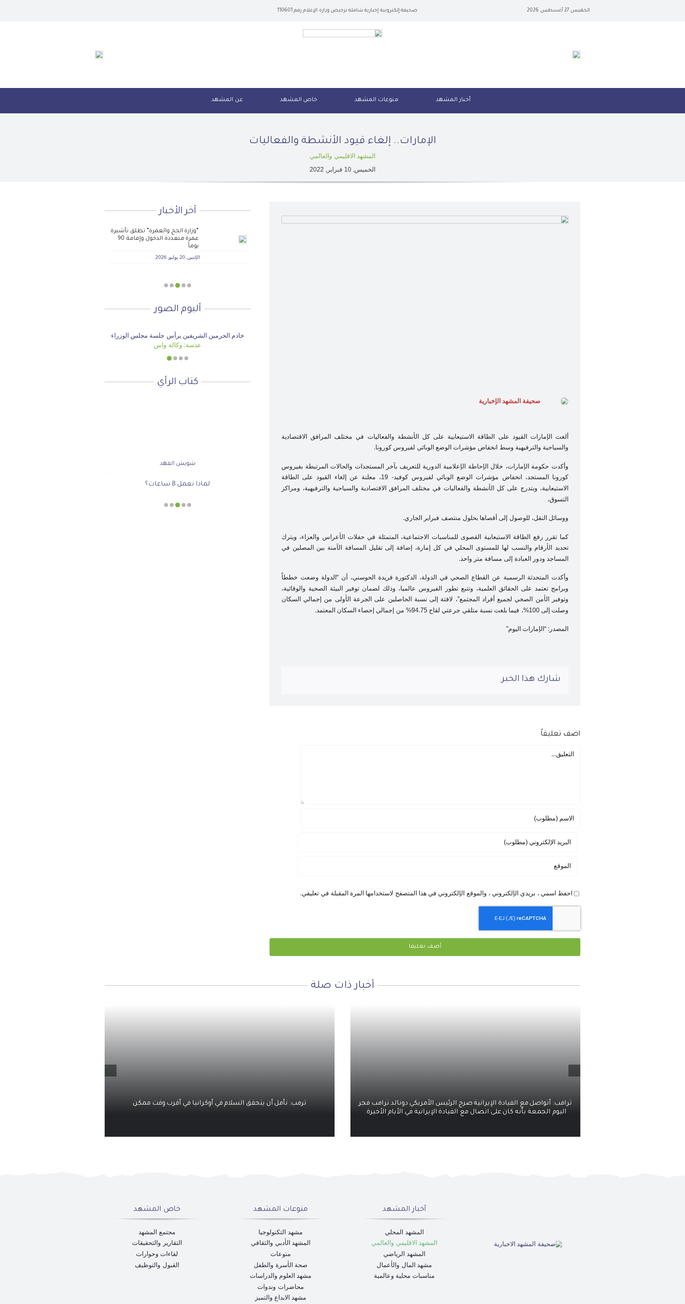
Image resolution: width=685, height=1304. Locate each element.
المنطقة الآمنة (177, 484)
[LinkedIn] (334, 680)
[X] (347, 680)
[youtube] (119, 11)
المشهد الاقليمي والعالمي (342, 156)
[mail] (107, 11)
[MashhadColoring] (342, 32)
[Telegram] (308, 680)
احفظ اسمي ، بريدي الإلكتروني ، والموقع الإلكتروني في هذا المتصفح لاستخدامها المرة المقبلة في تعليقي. (436, 893)
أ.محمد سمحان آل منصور (177, 464)
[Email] (295, 680)
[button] (183, 100)
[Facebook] (359, 680)
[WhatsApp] (321, 680)
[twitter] (132, 11)
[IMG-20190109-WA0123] (178, 328)
